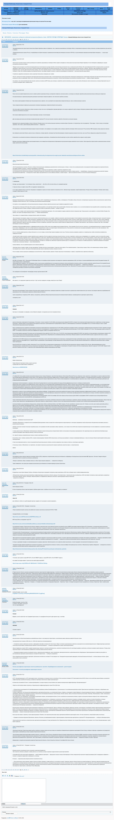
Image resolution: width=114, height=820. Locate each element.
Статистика (15, 33)
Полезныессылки (78, 8)
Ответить (9, 33)
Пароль (23, 803)
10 (6, 39)
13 (11, 39)
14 (13, 39)
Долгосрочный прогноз (13, 14)
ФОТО (101, 8)
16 (17, 39)
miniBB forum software (12, 818)
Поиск (27, 33)
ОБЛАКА (50, 8)
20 (24, 39)
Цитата (14, 45)
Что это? (22, 776)
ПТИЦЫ (59, 8)
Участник (4, 258)
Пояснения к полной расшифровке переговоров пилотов (27, 669)
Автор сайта (80, 12)
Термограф (44, 14)
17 (18, 39)
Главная (6, 11)
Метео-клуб (109, 8)
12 (9, 39)
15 (15, 39)
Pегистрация (22, 33)
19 (22, 39)
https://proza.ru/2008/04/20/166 (20, 367)
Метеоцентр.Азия (6, 21)
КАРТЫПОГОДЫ (26, 8)
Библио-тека (68, 8)
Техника (65, 37)
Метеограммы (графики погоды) (80, 14)
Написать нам (44, 12)
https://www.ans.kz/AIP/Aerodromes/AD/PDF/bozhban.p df (27, 516)
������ (5, 47)
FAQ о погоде (90, 8)
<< (2, 39)
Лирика (104, 12)
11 (8, 39)
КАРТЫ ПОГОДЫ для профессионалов (44, 11)
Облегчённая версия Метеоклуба (10, 24)
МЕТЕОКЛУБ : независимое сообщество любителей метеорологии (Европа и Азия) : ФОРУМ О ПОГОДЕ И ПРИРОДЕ (34, 37)
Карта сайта (17, 11)
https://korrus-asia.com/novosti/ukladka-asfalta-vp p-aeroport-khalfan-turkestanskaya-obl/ (34, 523)
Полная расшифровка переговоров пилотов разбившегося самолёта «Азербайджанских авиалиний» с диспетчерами (42, 666)
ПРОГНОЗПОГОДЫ (16, 8)
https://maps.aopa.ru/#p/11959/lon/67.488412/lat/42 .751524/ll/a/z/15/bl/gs (30, 563)
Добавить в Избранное (13, 12)
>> (28, 39)
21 (26, 39)
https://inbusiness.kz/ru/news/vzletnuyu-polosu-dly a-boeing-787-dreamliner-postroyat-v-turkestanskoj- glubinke (39, 549)
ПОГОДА (6, 8)
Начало (4, 33)
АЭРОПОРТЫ (38, 8)
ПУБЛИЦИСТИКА (104, 11)
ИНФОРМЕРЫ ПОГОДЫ (80, 11)
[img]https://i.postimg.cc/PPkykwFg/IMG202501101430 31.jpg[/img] (29, 593)
